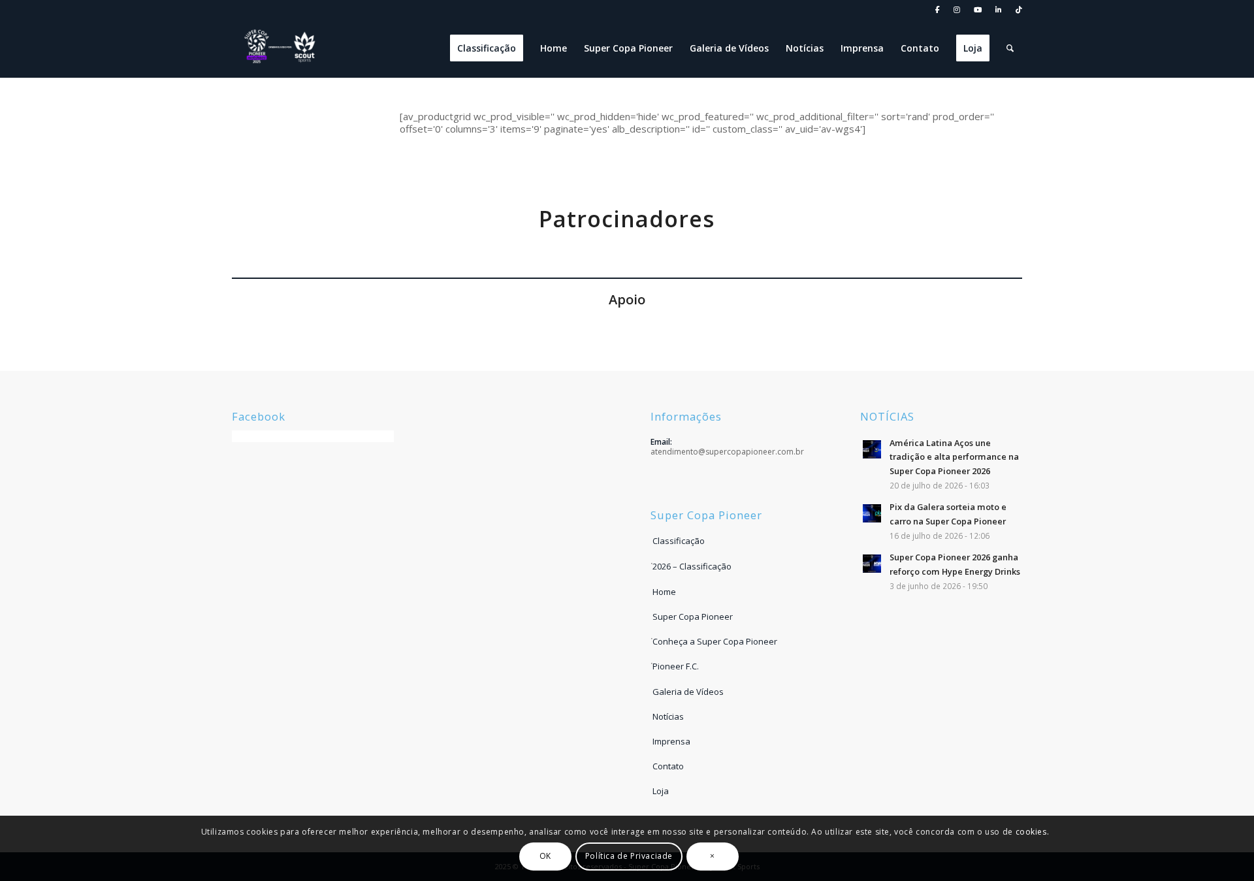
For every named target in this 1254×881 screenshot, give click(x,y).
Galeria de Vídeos (688, 691)
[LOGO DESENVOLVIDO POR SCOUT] (281, 48)
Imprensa (671, 741)
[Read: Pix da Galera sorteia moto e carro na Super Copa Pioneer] (872, 513)
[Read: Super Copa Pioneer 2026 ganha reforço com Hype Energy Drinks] (872, 563)
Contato (668, 766)
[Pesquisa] (1010, 48)
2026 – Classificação (692, 566)
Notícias (668, 716)
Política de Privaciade (629, 855)
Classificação (678, 541)
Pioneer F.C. (675, 666)
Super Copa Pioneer (692, 616)
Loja (660, 791)
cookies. (1033, 831)
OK (545, 855)
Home (664, 592)
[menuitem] (938, 10)
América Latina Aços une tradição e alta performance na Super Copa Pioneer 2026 (954, 457)
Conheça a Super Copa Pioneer (714, 641)
